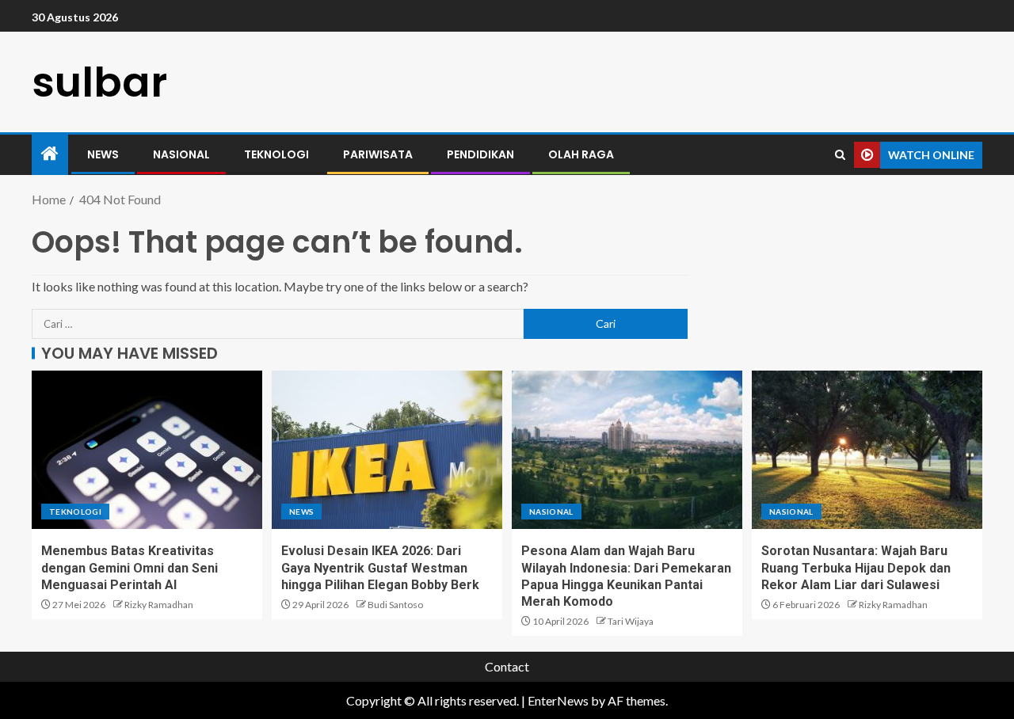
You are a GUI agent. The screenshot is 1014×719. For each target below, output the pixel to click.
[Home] (50, 154)
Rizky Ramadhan (158, 605)
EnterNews (558, 700)
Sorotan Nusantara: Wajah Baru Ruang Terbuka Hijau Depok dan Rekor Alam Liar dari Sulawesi (856, 567)
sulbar (99, 82)
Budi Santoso (395, 605)
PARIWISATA (378, 154)
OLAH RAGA (581, 154)
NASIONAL (181, 154)
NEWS (103, 154)
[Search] (840, 154)
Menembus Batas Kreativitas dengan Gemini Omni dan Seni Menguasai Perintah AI (129, 567)
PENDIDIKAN (480, 154)
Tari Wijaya (631, 621)
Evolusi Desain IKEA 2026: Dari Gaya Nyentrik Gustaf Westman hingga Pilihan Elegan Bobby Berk (380, 567)
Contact (507, 666)
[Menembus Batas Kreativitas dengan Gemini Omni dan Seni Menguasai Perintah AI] (147, 450)
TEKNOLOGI (276, 154)
